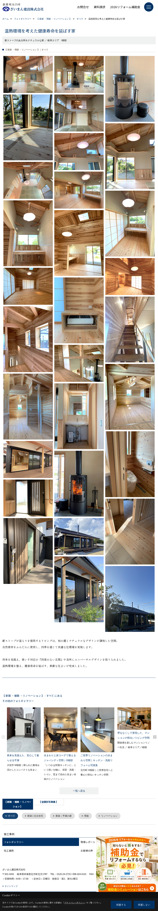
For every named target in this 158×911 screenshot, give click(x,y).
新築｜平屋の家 (64, 816)
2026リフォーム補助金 (125, 7)
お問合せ (83, 7)
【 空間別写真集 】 (48, 801)
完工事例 (9, 850)
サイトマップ (11, 886)
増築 (86, 816)
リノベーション (109, 816)
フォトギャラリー (14, 842)
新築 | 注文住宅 (35, 816)
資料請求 (99, 7)
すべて (11, 816)
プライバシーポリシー (74, 902)
